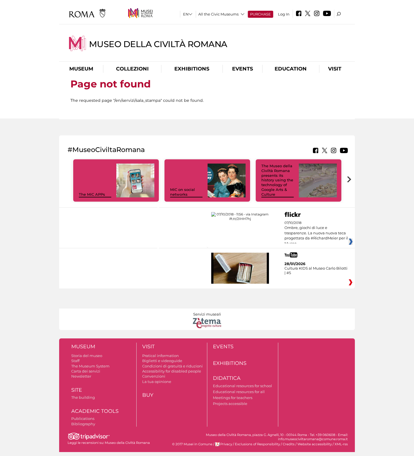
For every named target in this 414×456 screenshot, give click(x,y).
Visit (334, 69)
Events (242, 69)
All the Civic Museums (218, 14)
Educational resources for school (242, 386)
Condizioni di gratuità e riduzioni (172, 366)
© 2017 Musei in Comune (192, 444)
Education (291, 69)
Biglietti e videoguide (162, 360)
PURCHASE (260, 14)
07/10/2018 (316, 233)
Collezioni (132, 69)
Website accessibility (314, 444)
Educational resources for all (239, 391)
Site (76, 390)
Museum (81, 69)
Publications (82, 418)
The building (83, 397)
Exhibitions (191, 69)
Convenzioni (153, 376)
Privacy (226, 444)
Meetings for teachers (232, 397)
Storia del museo (86, 355)
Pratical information (160, 355)
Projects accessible (230, 403)
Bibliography (83, 424)
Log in (284, 14)
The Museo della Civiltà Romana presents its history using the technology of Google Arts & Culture (277, 180)
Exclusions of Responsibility (257, 444)
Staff (75, 360)
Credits (289, 444)
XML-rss (341, 444)
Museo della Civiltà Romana (158, 44)
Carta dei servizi (85, 371)
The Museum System (90, 366)
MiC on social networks (182, 192)
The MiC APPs (92, 194)
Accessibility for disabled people (171, 371)
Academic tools (95, 411)
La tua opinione (156, 381)
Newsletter (81, 376)
